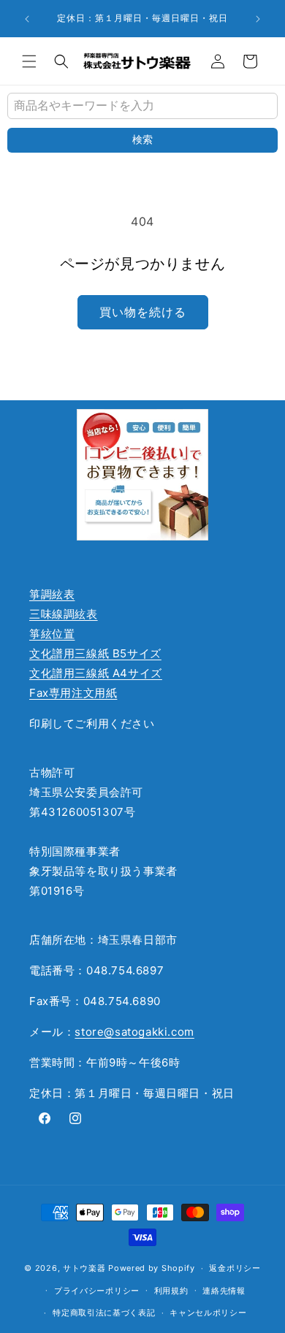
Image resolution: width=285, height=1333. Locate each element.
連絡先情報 (224, 1291)
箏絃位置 (52, 634)
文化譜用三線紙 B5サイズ (95, 653)
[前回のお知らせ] (27, 19)
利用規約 (171, 1291)
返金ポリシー (234, 1268)
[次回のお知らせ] (258, 19)
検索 (142, 139)
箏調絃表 (52, 594)
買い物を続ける (142, 312)
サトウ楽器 (84, 1268)
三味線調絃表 (63, 614)
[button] (29, 61)
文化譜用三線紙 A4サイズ (95, 673)
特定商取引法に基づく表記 (104, 1312)
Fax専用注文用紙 (73, 693)
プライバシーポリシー (97, 1291)
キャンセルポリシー (208, 1312)
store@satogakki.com (134, 1032)
